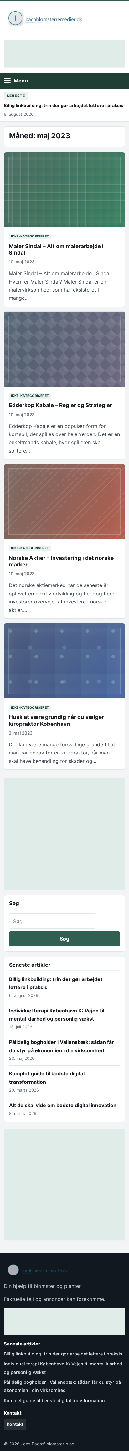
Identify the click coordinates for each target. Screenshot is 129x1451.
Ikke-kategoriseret (30, 236)
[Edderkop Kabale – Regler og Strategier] (64, 349)
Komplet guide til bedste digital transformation (54, 1400)
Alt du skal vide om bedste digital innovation (62, 1105)
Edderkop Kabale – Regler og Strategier (60, 405)
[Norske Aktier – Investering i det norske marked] (64, 501)
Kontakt (15, 1424)
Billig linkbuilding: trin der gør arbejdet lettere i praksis (63, 105)
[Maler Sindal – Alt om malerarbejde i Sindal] (64, 189)
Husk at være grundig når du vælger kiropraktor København (56, 720)
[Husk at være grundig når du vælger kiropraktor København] (64, 660)
